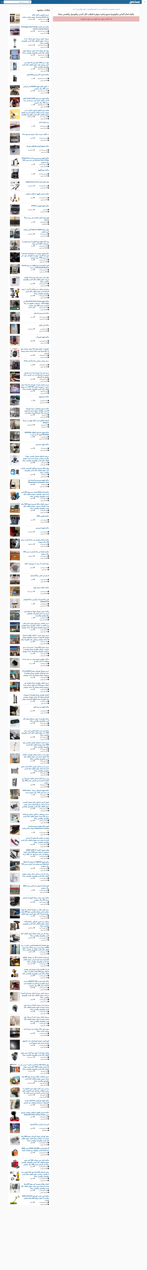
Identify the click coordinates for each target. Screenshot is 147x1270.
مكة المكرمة (104, 9)
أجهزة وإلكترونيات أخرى (79, 9)
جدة (99, 9)
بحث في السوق (23, 2)
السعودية (111, 9)
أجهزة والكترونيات (91, 9)
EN (2, 2)
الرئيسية (117, 9)
